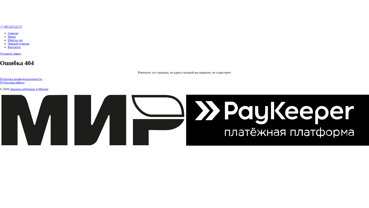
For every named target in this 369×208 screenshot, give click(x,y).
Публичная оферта (12, 82)
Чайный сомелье (18, 43)
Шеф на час (15, 40)
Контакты (14, 47)
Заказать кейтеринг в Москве (29, 89)
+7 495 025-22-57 (11, 26)
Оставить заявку (11, 53)
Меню (12, 36)
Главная (13, 33)
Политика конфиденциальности (21, 79)
